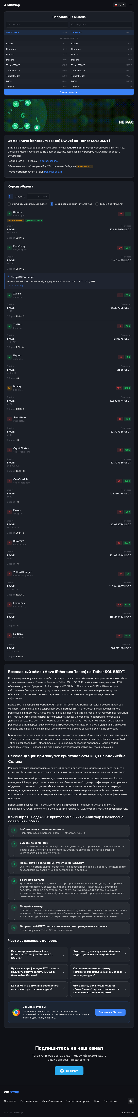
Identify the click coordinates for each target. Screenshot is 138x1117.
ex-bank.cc (19, 637)
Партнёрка (110, 1101)
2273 (127, 543)
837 (128, 248)
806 (128, 326)
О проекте (10, 1101)
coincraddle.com (21, 482)
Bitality (17, 386)
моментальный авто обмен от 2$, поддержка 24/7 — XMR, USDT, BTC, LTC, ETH (51, 281)
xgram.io (17, 297)
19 (120, 326)
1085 (127, 450)
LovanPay (19, 603)
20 (120, 248)
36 (128, 573)
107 (119, 388)
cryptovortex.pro (21, 452)
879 (128, 419)
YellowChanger (22, 572)
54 (119, 604)
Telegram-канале (48, 160)
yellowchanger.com (23, 575)
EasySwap (19, 246)
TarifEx (17, 324)
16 (120, 512)
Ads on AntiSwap (15, 285)
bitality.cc (18, 390)
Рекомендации (53, 171)
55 (120, 419)
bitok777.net (19, 544)
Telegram (71, 1070)
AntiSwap (12, 5)
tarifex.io (17, 328)
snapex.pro (19, 215)
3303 (127, 388)
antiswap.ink (127, 1112)
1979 (127, 604)
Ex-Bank (18, 633)
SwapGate (19, 417)
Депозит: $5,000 (34, 220)
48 (119, 543)
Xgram (17, 293)
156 (128, 357)
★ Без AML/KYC (15, 220)
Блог (97, 1101)
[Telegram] (131, 1101)
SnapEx (17, 212)
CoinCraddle (20, 479)
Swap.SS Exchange (22, 277)
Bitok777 (18, 541)
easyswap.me (20, 249)
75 (119, 481)
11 (120, 295)
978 (128, 295)
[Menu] (131, 5)
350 (119, 635)
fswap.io (17, 513)
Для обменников (52, 1101)
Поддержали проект (78, 1101)
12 (120, 450)
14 (121, 573)
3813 (127, 635)
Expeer (17, 355)
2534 (127, 481)
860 (128, 512)
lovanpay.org (19, 606)
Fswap (17, 510)
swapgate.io (19, 421)
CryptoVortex (21, 448)
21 (128, 213)
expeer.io (18, 359)
